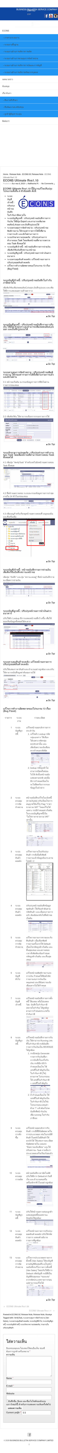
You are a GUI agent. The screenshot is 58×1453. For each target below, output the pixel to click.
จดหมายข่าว (7, 79)
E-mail (9, 1385)
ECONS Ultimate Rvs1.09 (18, 1306)
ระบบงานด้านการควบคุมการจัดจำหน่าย (21, 58)
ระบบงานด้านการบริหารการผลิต (18, 51)
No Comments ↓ (48, 183)
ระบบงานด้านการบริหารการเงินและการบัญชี (23, 65)
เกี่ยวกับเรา (6, 93)
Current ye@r (13, 1412)
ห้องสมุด (5, 86)
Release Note (15, 174)
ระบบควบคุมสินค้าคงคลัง (19, 1321)
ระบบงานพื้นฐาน (11, 44)
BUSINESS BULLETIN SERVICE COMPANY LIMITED (36, 10)
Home (5, 174)
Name (9, 1378)
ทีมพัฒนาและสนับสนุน (14, 107)
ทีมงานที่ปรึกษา (11, 100)
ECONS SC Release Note (32, 174)
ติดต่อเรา (6, 121)
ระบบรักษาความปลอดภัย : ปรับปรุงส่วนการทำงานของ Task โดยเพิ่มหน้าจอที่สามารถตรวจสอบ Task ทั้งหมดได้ (28, 240)
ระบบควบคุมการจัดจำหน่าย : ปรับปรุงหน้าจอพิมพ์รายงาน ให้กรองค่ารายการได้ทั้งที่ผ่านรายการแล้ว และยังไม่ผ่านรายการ (27, 230)
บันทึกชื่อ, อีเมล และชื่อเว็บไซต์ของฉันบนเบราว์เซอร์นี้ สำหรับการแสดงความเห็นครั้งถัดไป (28, 1403)
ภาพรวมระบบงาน (11, 37)
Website (10, 1393)
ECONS (5, 30)
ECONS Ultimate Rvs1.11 (40, 1310)
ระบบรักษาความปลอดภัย (30, 1324)
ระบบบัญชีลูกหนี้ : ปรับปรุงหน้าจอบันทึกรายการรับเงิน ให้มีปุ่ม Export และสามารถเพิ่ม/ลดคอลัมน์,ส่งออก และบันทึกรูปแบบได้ (28, 221)
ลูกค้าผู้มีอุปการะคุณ (13, 113)
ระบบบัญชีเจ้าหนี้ (12, 1324)
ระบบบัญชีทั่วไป (36, 1321)
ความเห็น (10, 1354)
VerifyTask (18, 1317)
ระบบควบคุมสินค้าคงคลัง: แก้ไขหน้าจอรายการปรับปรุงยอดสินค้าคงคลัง (28, 261)
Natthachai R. (33, 183)
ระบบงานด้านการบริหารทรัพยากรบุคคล (21, 72)
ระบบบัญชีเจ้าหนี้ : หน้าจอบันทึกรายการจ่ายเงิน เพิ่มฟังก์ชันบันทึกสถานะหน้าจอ (28, 248)
